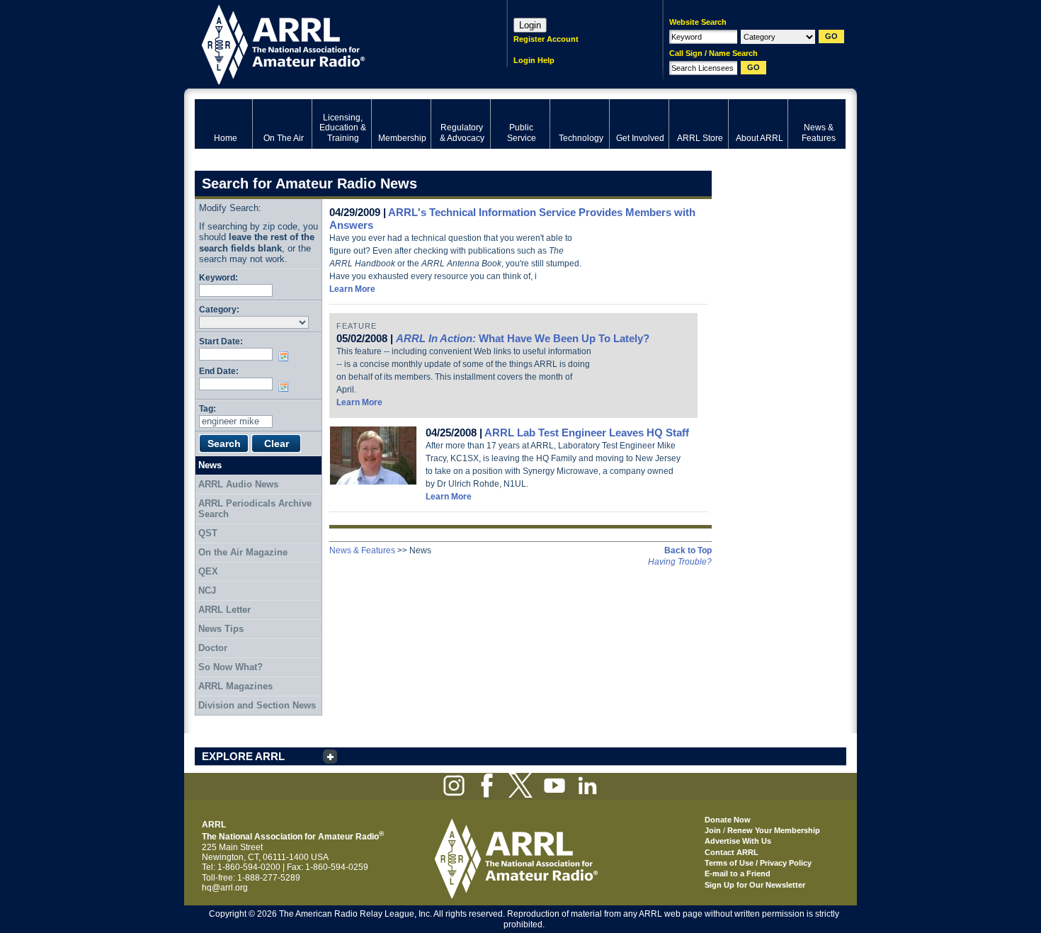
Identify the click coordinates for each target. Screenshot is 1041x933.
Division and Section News (257, 705)
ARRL (332, 42)
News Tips (221, 628)
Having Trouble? (680, 562)
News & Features (362, 550)
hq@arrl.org (225, 888)
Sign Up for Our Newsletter (755, 885)
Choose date (286, 356)
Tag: (207, 408)
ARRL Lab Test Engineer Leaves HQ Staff (586, 432)
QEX (208, 571)
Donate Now (728, 819)
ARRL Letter (224, 609)
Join (713, 830)
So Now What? (230, 667)
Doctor (212, 648)
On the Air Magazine (243, 552)
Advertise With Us (738, 841)
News (210, 465)
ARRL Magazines (235, 686)
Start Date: (221, 341)
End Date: (219, 370)
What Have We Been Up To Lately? (522, 338)
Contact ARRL (731, 852)
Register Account (546, 39)
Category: (219, 309)
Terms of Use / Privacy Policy (758, 863)
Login (530, 25)
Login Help (533, 60)
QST (207, 533)
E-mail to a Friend (737, 873)
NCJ (207, 590)
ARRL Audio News (238, 484)
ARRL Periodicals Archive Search (255, 509)
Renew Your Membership (773, 830)
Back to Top (688, 550)
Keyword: (218, 277)
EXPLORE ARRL (243, 756)
